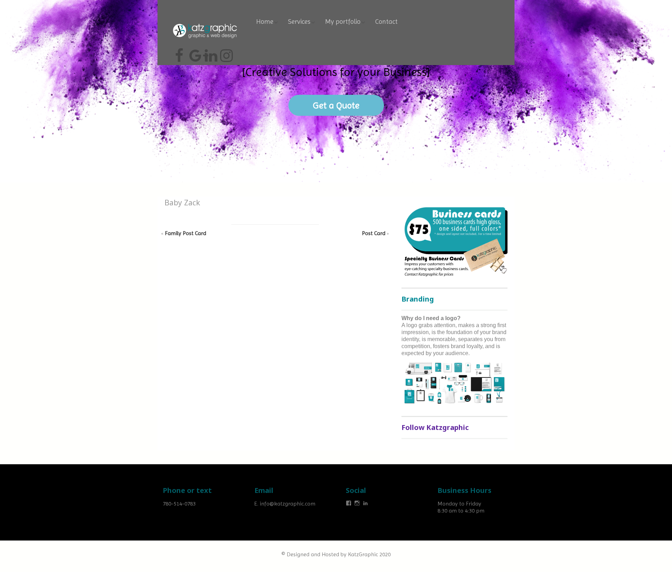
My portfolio (342, 22)
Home (264, 22)
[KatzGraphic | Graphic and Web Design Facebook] (179, 53)
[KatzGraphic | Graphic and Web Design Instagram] (225, 53)
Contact (386, 22)
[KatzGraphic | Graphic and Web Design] (205, 22)
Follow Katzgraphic (435, 427)
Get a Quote (336, 105)
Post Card (373, 233)
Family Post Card (185, 233)
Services (299, 22)
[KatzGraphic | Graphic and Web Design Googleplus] (194, 53)
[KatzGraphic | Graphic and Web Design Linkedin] (210, 53)
